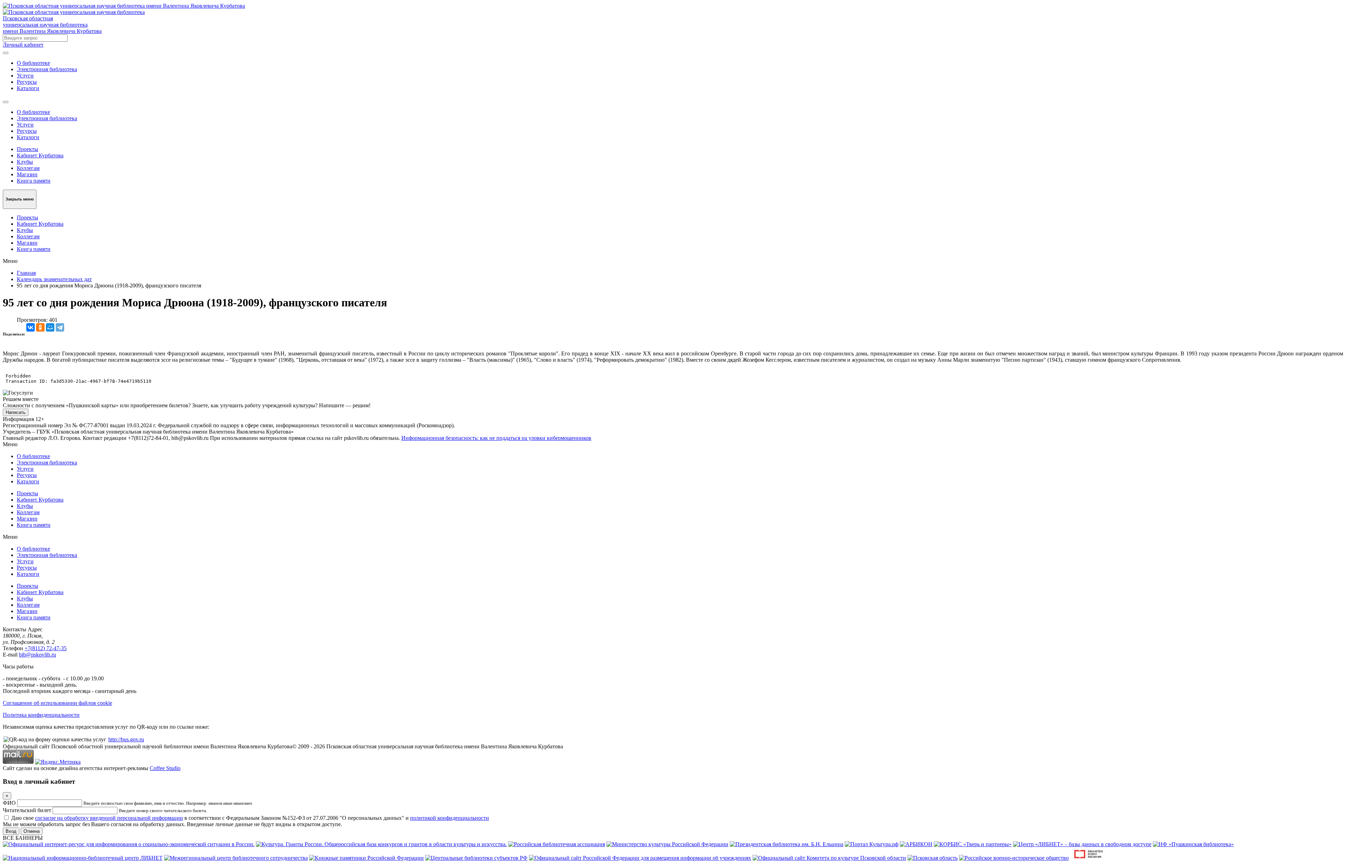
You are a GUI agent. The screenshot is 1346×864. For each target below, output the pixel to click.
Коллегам (28, 168)
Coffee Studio (165, 768)
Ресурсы (27, 82)
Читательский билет (27, 810)
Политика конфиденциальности (41, 715)
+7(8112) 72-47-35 (46, 648)
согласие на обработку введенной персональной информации (109, 818)
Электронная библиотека (47, 69)
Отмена (31, 831)
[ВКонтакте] (30, 327)
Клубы (25, 162)
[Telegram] (60, 327)
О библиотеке (33, 63)
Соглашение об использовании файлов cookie (57, 703)
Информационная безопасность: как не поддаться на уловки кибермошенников (496, 438)
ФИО (9, 803)
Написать (16, 412)
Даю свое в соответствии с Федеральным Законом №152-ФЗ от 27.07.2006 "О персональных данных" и (250, 818)
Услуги (25, 76)
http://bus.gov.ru (126, 739)
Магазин (27, 174)
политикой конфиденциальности (449, 818)
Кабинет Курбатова (40, 155)
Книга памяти (33, 181)
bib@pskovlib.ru (37, 655)
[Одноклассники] (40, 327)
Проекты (27, 149)
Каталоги (28, 88)
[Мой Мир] (50, 327)
